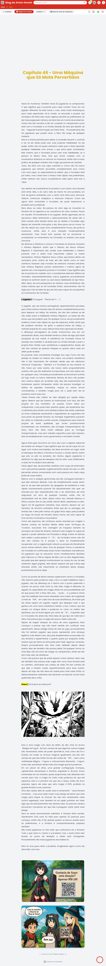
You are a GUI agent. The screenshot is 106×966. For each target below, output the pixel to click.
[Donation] (94, 2)
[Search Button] (85, 2)
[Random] (99, 2)
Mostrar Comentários (54, 962)
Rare (11, 7)
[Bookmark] (89, 12)
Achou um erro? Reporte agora (53, 954)
